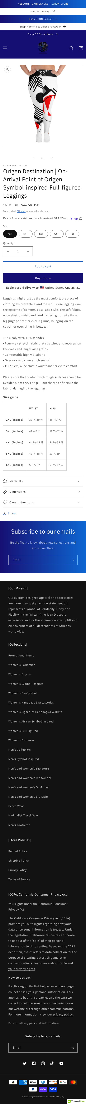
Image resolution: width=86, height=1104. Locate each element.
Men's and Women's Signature (28, 768)
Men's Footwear (19, 825)
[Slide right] (52, 157)
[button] (5, 48)
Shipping (21, 211)
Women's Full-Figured (23, 731)
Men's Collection (19, 749)
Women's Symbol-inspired (26, 684)
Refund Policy (17, 851)
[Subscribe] (72, 560)
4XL (41, 234)
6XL (72, 234)
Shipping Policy (18, 860)
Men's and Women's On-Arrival (28, 787)
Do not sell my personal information (33, 1023)
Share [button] (12, 513)
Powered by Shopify (55, 1096)
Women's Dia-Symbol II (24, 693)
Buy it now (43, 278)
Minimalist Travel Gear (23, 815)
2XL (10, 234)
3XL (25, 234)
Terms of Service (19, 879)
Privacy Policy (17, 870)
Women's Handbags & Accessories (31, 702)
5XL (56, 234)
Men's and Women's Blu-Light (28, 796)
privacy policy (63, 1014)
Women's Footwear (21, 740)
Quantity (8, 243)
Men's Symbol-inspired (23, 759)
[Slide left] (33, 157)
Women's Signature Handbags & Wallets (35, 712)
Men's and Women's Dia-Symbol (29, 778)
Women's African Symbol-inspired (31, 721)
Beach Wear (16, 806)
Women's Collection (21, 665)
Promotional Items (21, 655)
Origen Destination (37, 1096)
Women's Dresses (20, 674)
